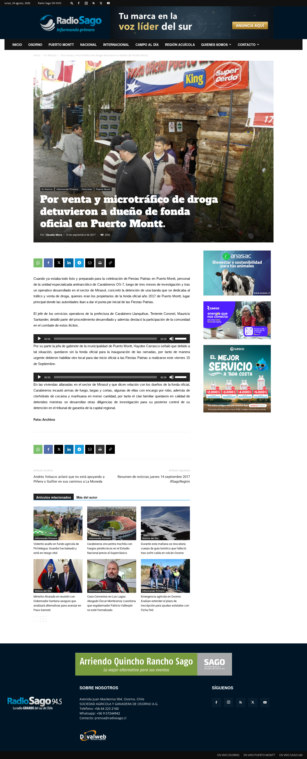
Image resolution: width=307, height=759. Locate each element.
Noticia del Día (150, 538)
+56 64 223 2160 (106, 708)
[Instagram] (86, 3)
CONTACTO (247, 44)
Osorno (35, 44)
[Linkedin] (69, 262)
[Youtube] (108, 3)
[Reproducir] (39, 338)
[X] (101, 3)
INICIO (17, 44)
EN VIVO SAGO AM (291, 755)
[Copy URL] (110, 262)
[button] (72, 3)
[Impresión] (100, 262)
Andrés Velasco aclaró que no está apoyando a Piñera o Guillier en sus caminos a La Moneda (69, 479)
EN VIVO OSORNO (228, 755)
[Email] (89, 262)
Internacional (116, 44)
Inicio (36, 55)
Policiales (87, 189)
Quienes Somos (214, 44)
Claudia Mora (54, 234)
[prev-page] (36, 619)
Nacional (88, 44)
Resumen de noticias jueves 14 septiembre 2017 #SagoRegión (154, 479)
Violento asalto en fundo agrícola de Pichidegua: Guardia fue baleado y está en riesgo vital (56, 548)
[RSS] (93, 3)
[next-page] (43, 619)
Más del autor (86, 497)
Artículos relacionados (53, 497)
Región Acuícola (180, 44)
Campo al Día (147, 44)
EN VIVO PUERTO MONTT (259, 755)
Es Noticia (50, 55)
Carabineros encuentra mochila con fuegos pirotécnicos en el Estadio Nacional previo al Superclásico (109, 548)
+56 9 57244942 (108, 713)
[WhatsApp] (37, 262)
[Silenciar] (171, 338)
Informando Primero (67, 189)
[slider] (181, 338)
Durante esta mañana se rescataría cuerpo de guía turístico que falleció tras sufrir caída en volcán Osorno (163, 548)
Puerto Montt (61, 44)
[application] (111, 338)
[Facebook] (78, 3)
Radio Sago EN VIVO (49, 3)
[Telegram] (79, 262)
